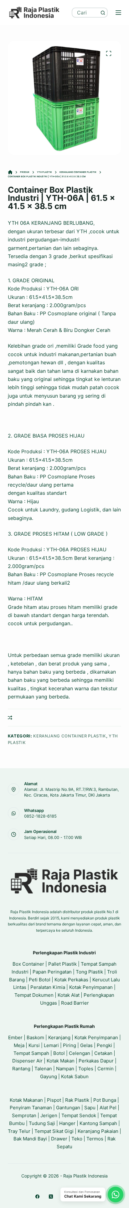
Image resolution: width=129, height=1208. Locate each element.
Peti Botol (39, 980)
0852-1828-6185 (40, 816)
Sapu (89, 1108)
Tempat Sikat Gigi (54, 1131)
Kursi (34, 1045)
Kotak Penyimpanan (91, 987)
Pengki (104, 1045)
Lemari (51, 1045)
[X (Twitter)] (51, 1196)
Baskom (35, 1037)
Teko (76, 1139)
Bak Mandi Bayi (30, 1139)
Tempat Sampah (31, 1053)
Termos (94, 1139)
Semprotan (24, 1115)
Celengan (79, 1053)
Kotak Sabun (75, 1076)
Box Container (28, 964)
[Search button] (102, 12)
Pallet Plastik (62, 964)
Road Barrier (75, 1003)
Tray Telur (19, 1131)
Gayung (48, 1076)
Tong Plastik (89, 972)
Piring (69, 1045)
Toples (85, 1069)
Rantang (21, 1069)
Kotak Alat (69, 995)
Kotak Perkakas (71, 980)
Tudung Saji (42, 1123)
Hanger (67, 1123)
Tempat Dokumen (34, 995)
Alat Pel (108, 1108)
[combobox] (85, 13)
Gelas (86, 1045)
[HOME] (10, 172)
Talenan (43, 1069)
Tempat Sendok (78, 1115)
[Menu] (118, 12)
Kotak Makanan (26, 1100)
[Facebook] (37, 1196)
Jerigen (48, 1115)
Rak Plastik (77, 1100)
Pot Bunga (104, 1100)
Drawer (59, 1139)
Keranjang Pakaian (98, 1131)
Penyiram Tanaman (31, 1108)
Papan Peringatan (52, 972)
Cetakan (103, 1053)
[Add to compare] (10, 717)
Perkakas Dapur (96, 1061)
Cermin (105, 1069)
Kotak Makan (61, 1061)
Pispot (54, 1100)
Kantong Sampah (98, 1123)
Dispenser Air (27, 1061)
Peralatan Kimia (47, 987)
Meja (19, 1045)
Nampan (65, 1069)
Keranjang (59, 1037)
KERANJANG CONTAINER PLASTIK (69, 735)
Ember (15, 1037)
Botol (59, 1053)
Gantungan (68, 1108)
